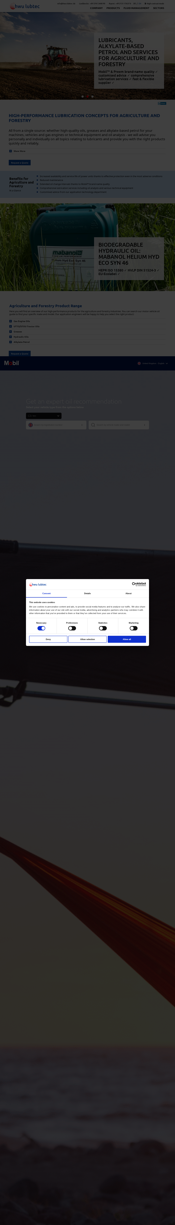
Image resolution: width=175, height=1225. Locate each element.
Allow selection (87, 639)
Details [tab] (87, 593)
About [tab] (129, 593)
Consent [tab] (46, 593)
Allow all (127, 639)
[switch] (72, 628)
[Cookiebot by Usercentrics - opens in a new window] (134, 584)
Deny (48, 639)
